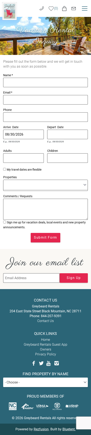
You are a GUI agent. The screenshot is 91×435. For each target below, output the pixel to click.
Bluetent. (69, 429)
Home (45, 340)
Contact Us (45, 321)
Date (15, 126)
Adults (7, 150)
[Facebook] (33, 363)
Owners (45, 349)
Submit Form (45, 237)
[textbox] (6, 184)
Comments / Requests (17, 195)
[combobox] (45, 185)
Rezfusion (41, 429)
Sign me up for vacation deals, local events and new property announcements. (44, 225)
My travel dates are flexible (24, 169)
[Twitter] (41, 363)
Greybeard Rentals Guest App (45, 345)
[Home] (9, 11)
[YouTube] (49, 363)
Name (8, 74)
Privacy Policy (45, 354)
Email (7, 92)
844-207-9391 (51, 316)
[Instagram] (56, 363)
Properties (10, 176)
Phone (7, 109)
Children (52, 150)
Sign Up (74, 278)
